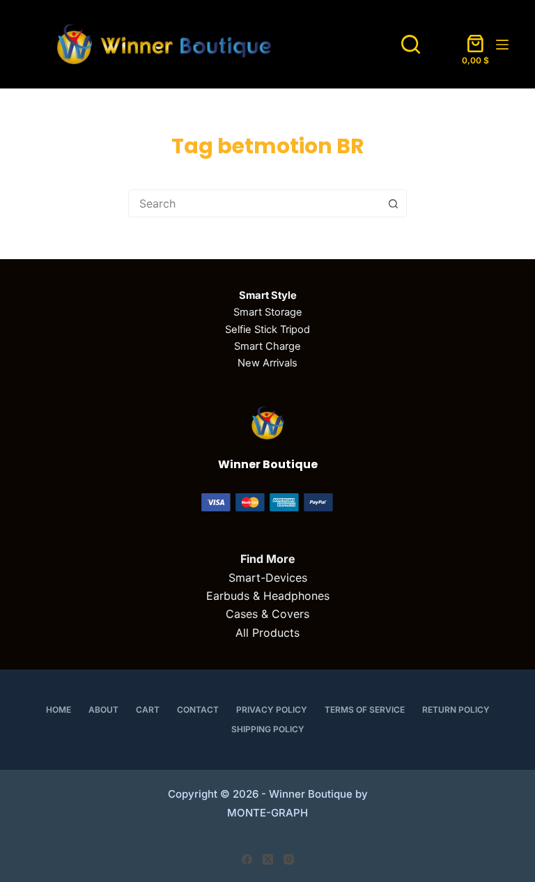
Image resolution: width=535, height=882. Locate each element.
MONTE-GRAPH (267, 812)
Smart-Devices (267, 578)
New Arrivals (267, 363)
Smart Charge (267, 346)
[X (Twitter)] (268, 859)
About (103, 709)
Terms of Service (365, 709)
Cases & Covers (267, 614)
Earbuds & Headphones (267, 596)
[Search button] (393, 203)
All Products (267, 633)
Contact (198, 709)
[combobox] (254, 203)
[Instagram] (289, 859)
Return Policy (456, 709)
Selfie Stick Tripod (267, 329)
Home (58, 709)
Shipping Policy (267, 729)
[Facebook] (247, 859)
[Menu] (502, 44)
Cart (148, 709)
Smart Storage (267, 312)
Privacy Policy (271, 709)
